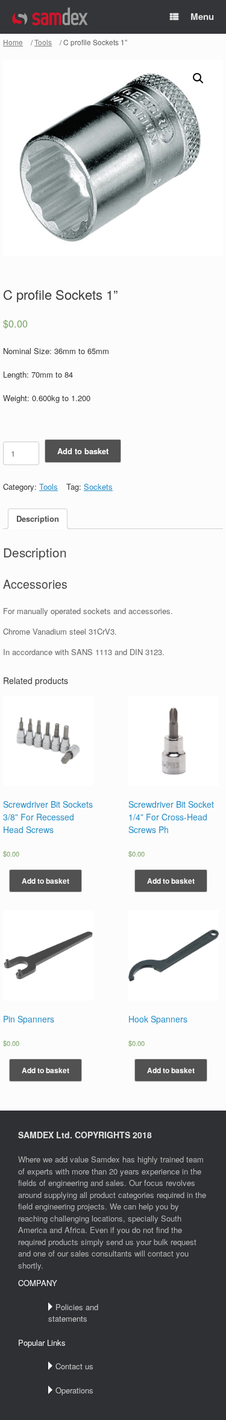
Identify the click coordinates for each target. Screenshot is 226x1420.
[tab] (37, 519)
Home (13, 42)
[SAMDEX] (50, 17)
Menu (202, 16)
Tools (43, 42)
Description (37, 518)
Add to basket (82, 451)
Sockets (98, 486)
